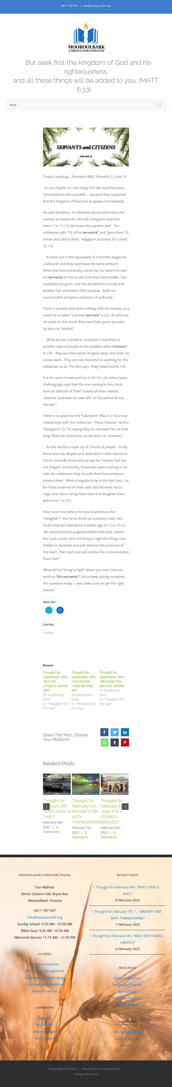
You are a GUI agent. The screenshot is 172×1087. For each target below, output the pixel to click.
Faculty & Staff (127, 1005)
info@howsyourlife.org (97, 6)
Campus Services (127, 1038)
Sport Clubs (127, 991)
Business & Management (45, 971)
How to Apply (44, 1038)
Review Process (45, 1031)
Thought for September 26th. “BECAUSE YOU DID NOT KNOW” (112, 679)
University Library (127, 1032)
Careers (127, 1045)
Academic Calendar (127, 984)
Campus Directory (127, 978)
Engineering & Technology (45, 977)
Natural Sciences (44, 991)
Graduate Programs (127, 998)
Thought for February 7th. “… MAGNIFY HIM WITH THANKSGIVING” (87, 811)
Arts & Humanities (45, 964)
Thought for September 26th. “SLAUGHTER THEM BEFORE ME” (84, 681)
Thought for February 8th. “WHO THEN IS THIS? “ (127, 890)
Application (44, 1024)
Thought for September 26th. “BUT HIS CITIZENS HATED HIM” (55, 681)
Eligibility (45, 1018)
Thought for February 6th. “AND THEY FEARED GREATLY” (113, 811)
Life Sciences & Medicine (45, 984)
